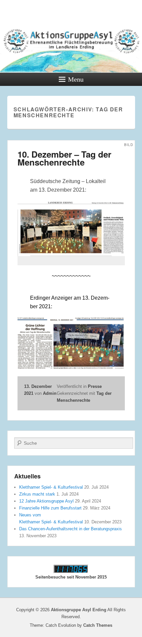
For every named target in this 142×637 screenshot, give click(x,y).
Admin (49, 393)
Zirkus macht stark (37, 494)
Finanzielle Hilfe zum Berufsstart (50, 508)
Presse (95, 386)
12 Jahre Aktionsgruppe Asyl (46, 501)
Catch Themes (97, 625)
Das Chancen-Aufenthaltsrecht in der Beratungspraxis (70, 528)
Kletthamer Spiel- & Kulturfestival (51, 487)
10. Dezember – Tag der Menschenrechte (64, 158)
